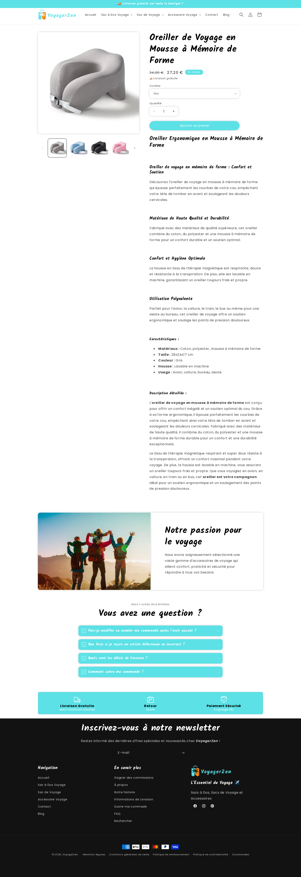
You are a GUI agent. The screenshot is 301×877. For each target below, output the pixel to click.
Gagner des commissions (133, 778)
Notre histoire (124, 792)
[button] (117, 14)
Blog (41, 814)
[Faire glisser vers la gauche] (42, 148)
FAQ (117, 814)
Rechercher (123, 821)
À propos (121, 785)
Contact (44, 806)
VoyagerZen (70, 854)
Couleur (155, 86)
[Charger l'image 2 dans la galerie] (78, 148)
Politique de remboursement (171, 854)
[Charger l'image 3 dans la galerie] (98, 148)
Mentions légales (94, 854)
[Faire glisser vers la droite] (134, 148)
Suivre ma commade (130, 806)
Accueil (43, 778)
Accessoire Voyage (52, 799)
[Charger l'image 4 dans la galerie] (119, 148)
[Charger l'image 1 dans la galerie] (57, 148)
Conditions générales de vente (129, 854)
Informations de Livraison (133, 799)
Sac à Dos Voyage (52, 785)
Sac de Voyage (49, 792)
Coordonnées (240, 854)
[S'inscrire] (182, 752)
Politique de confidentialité (210, 854)
